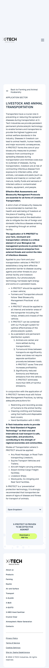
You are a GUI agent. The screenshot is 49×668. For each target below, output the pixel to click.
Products (10, 574)
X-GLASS (10, 598)
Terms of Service (13, 643)
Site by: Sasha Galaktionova (18, 652)
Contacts (10, 626)
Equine (9, 584)
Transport (10, 593)
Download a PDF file (24, 536)
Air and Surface (12, 589)
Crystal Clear (11, 617)
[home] (10, 40)
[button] (42, 40)
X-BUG (8, 603)
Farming (9, 579)
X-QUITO (9, 607)
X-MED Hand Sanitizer (15, 612)
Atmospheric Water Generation (19, 621)
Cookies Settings (13, 648)
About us (10, 570)
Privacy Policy (12, 638)
